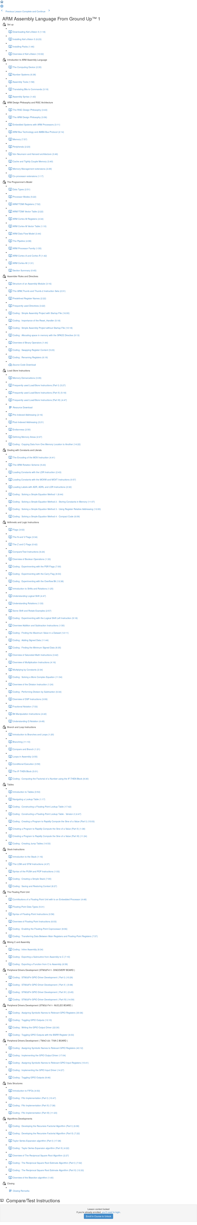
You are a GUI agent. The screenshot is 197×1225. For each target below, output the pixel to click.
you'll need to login (111, 1212)
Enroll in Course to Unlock (98, 1216)
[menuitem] (2, 7)
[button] (2, 2)
